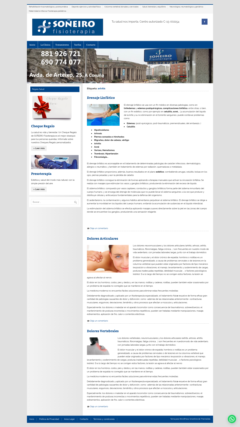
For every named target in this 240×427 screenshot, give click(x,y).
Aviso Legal (69, 419)
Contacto (90, 44)
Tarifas (77, 44)
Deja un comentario (99, 228)
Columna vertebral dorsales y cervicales (121, 7)
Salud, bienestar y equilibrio (154, 7)
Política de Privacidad (49, 419)
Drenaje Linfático (101, 97)
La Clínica (45, 44)
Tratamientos (62, 44)
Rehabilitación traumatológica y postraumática (48, 7)
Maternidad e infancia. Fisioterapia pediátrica (47, 11)
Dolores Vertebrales (103, 331)
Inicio (32, 44)
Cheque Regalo (43, 126)
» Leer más (39, 148)
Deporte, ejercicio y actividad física (86, 7)
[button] (232, 419)
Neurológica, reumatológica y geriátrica (186, 7)
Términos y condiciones (104, 419)
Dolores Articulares (102, 238)
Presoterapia (41, 173)
